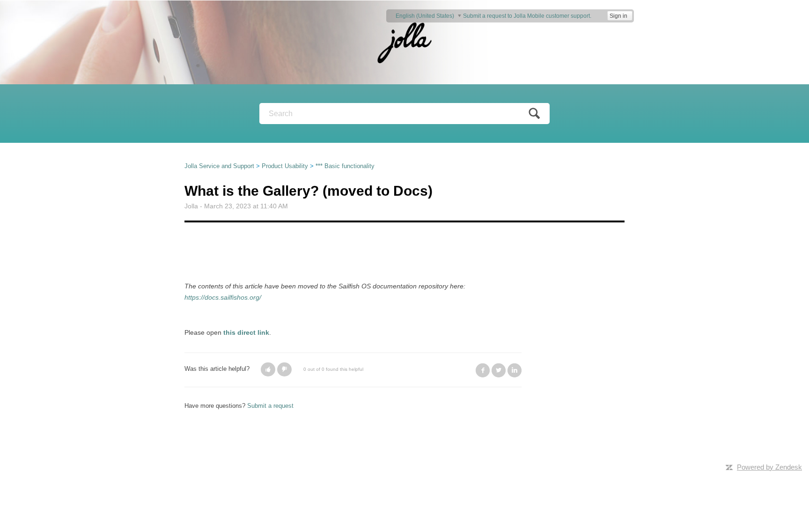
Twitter (499, 370)
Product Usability (285, 165)
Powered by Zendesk (769, 467)
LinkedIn (514, 370)
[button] (268, 369)
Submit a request (270, 405)
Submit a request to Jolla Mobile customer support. (527, 16)
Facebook (483, 370)
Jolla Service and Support (219, 165)
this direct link (246, 332)
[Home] (404, 41)
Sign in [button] (618, 16)
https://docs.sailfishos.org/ (222, 297)
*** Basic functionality (345, 165)
